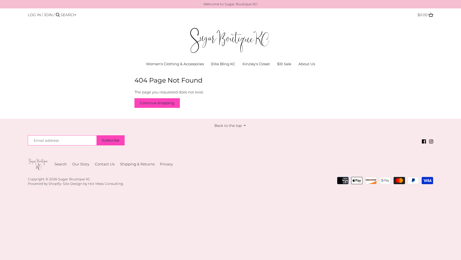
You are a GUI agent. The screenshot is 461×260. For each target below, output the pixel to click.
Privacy (166, 164)
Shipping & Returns (137, 164)
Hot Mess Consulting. (106, 184)
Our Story (80, 164)
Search (61, 164)
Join (48, 15)
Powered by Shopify (44, 184)
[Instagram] (431, 141)
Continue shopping (157, 103)
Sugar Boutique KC (74, 179)
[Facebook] (424, 141)
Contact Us (105, 164)
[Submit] (58, 15)
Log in (34, 15)
